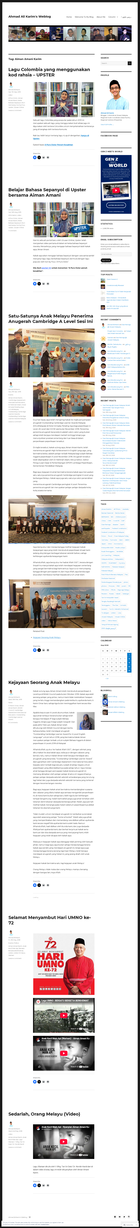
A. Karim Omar (13, 705)
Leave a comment (14, 110)
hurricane (113, 540)
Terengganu (106, 605)
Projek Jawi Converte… (116, 331)
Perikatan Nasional (108, 578)
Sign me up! (106, 260)
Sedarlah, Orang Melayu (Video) (44, 1114)
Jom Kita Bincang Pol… (115, 351)
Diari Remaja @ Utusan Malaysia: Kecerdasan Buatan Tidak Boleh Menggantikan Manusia (114, 440)
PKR (118, 586)
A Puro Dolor (13, 98)
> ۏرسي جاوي (126, 17)
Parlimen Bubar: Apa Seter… (117, 382)
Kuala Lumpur (120, 547)
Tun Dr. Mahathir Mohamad (118, 609)
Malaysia (116, 555)
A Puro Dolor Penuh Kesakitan (59, 145)
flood (110, 536)
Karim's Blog (112, 696)
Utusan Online (19, 107)
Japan (104, 544)
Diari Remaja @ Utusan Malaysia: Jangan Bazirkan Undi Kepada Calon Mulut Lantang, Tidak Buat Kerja (117, 480)
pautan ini (46, 268)
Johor (110, 544)
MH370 (104, 563)
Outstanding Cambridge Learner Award (16, 717)
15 (129, 663)
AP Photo (117, 509)
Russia (111, 594)
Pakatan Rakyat (107, 571)
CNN (109, 521)
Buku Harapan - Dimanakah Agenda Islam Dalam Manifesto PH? (118, 300)
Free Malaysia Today (121, 536)
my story (122, 563)
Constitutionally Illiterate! (115, 285)
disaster (115, 524)
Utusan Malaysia (107, 617)
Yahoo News (112, 620)
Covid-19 (116, 521)
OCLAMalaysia (13, 409)
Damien (110, 337)
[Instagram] (129, 1217)
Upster (10, 107)
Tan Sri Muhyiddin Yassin (110, 597)
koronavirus (118, 544)
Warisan (11, 955)
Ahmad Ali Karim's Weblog (29, 16)
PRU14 (113, 590)
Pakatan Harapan (118, 567)
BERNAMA (105, 517)
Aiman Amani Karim (15, 398)
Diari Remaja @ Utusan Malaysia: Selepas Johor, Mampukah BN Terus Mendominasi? (117, 460)
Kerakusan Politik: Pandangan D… (119, 353)
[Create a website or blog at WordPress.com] (30, 1217)
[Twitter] (124, 1217)
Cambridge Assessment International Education (17, 712)
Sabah (118, 594)
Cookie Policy (45, 1224)
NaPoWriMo (106, 567)
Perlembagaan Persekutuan (112, 582)
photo (126, 582)
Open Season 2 (112, 279)
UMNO (10, 953)
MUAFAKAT (113, 563)
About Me (101, 17)
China (104, 521)
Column (112, 17)
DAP (123, 521)
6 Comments (13, 722)
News (10, 702)
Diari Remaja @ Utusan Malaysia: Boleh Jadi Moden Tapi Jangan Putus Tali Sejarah (116, 407)
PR (129, 586)
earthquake (106, 528)
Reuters (104, 594)
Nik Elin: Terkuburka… (115, 344)
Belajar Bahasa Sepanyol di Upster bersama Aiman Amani (47, 192)
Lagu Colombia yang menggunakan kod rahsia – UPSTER (49, 72)
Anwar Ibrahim (107, 509)
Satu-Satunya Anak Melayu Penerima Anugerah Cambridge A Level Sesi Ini (50, 318)
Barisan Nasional (107, 513)
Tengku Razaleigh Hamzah (111, 601)
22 (129, 666)
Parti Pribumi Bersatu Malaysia (112, 574)
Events (10, 395)
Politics (16, 943)
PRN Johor (105, 590)
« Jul (107, 678)
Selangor (126, 594)
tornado (123, 605)
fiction (104, 536)
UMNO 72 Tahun (19, 953)
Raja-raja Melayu (123, 590)
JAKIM (127, 540)
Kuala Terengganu (108, 551)
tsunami (104, 609)
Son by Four (20, 105)
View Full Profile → (107, 124)
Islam (121, 540)
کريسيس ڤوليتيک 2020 (109, 628)
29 (129, 670)
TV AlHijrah (105, 613)
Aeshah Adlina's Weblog (116, 707)
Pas (126, 574)
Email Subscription (111, 240)
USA (119, 613)
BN (112, 517)
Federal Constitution (119, 528)
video (10, 95)
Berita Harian (120, 513)
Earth (122, 524)
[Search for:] (114, 63)
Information (12, 215)
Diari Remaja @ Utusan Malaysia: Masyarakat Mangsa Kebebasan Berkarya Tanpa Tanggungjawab (114, 470)
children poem (120, 517)
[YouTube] (120, 1217)
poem (124, 586)
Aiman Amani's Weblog (116, 702)
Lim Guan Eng (106, 555)
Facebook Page (109, 136)
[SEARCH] (130, 63)
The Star (115, 605)
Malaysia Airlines (107, 559)
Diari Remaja (106, 524)
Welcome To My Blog (84, 17)
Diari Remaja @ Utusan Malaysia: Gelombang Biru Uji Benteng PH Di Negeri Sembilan (115, 450)
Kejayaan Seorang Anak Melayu (47, 637)
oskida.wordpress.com (116, 211)
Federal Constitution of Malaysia (113, 532)
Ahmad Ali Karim (14, 89)
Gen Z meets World (112, 152)
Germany (105, 540)
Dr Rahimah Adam (14, 405)
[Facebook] (115, 1217)
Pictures (112, 586)
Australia (126, 509)
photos (104, 586)
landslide (120, 551)
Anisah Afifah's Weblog (116, 712)
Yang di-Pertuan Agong (110, 624)
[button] (63, 964)
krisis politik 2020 (107, 547)
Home (69, 17)
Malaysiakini (119, 559)
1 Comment (12, 230)
